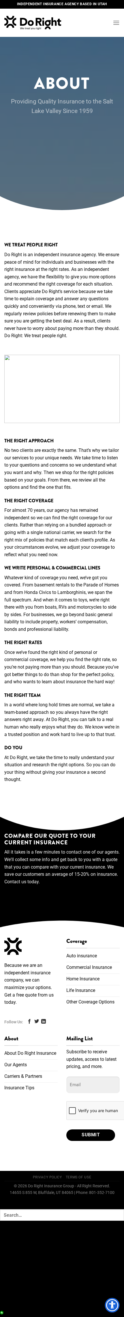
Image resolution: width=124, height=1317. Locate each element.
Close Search (23, 1299)
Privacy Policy (47, 1177)
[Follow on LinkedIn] (43, 1021)
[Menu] (116, 23)
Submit (91, 1134)
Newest (58, 1269)
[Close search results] (9, 1236)
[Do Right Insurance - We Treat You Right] (38, 23)
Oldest (94, 1269)
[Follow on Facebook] (29, 1021)
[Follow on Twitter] (36, 1021)
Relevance (19, 1269)
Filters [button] (14, 1260)
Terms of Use (78, 1177)
